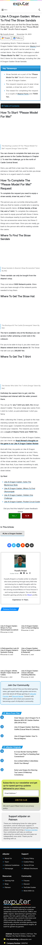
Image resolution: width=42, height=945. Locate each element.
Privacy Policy (29, 859)
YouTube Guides (30, 888)
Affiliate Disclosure (31, 869)
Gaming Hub (9, 881)
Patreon (8, 888)
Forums (26, 881)
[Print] (32, 545)
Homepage (9, 869)
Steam (29, 595)
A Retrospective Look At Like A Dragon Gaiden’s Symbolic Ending (10, 650)
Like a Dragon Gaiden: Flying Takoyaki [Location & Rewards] (30, 650)
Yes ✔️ (14, 516)
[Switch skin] (39, 9)
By (2, 34)
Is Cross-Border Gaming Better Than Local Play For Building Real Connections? (26, 755)
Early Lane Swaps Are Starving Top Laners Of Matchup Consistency (25, 773)
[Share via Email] (27, 545)
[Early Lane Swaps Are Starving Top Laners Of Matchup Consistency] (7, 773)
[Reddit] (23, 545)
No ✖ (27, 516)
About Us (8, 859)
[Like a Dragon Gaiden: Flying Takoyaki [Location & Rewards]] (30, 640)
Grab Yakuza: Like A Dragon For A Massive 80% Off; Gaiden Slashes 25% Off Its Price (27, 721)
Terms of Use (29, 866)
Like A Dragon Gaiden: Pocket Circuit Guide (22, 502)
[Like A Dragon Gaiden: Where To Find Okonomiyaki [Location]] (10, 618)
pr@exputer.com (25, 940)
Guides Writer (14, 573)
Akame (33, 46)
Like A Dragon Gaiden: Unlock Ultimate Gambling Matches (29, 673)
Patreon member (31, 831)
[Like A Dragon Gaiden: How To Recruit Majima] (30, 618)
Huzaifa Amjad (7, 34)
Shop (7, 885)
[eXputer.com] (21, 4)
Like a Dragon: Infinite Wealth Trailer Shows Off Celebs (10, 673)
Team (7, 863)
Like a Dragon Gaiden (13, 533)
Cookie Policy (29, 863)
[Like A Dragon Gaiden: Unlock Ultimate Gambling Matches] (30, 663)
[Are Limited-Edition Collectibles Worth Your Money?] (7, 764)
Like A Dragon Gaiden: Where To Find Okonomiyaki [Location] (9, 628)
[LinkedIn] (18, 545)
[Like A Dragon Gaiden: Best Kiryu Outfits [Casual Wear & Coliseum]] (7, 730)
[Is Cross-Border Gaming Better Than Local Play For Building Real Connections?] (7, 755)
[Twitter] (14, 545)
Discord (26, 885)
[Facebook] (9, 545)
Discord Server (17, 697)
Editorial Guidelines (12, 866)
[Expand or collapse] (38, 105)
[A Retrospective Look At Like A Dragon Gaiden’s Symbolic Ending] (10, 640)
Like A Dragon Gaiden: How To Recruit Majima (30, 627)
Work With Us (29, 892)
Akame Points (23, 94)
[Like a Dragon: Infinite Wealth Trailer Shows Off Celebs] (10, 663)
